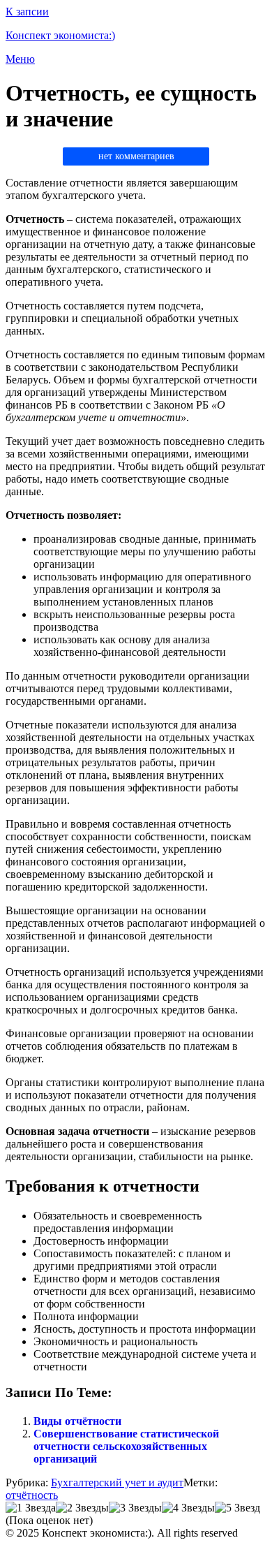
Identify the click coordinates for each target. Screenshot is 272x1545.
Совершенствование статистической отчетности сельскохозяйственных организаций (126, 1446)
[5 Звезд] (237, 1508)
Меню (20, 59)
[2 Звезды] (82, 1508)
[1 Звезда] (31, 1508)
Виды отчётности (77, 1421)
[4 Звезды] (188, 1508)
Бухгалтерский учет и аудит (117, 1482)
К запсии (27, 11)
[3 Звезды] (135, 1508)
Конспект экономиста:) (60, 35)
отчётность (32, 1495)
